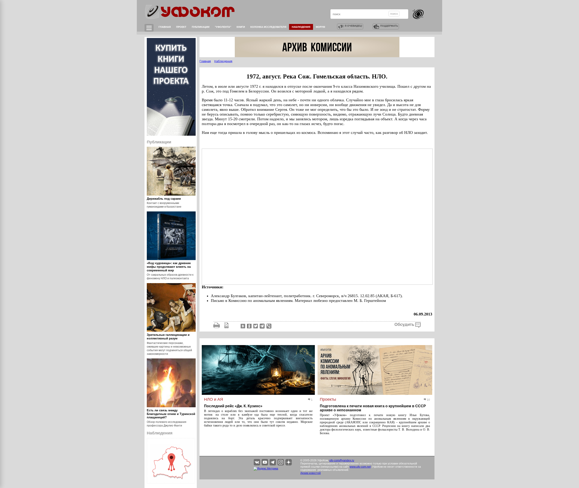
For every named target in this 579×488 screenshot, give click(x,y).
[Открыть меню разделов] (149, 28)
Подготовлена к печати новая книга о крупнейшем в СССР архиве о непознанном (373, 408)
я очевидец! (353, 25)
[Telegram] (262, 326)
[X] (255, 326)
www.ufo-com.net (360, 466)
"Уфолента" (223, 27)
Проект (181, 27)
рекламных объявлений (333, 469)
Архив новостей (310, 473)
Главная (165, 27)
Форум (320, 27)
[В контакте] (242, 326)
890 (418, 324)
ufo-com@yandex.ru (341, 460)
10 (428, 399)
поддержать (389, 25)
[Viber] (268, 326)
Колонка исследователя (268, 27)
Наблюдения (301, 27)
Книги (241, 27)
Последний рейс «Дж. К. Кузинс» (233, 406)
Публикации (200, 27)
